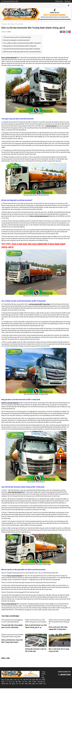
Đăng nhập (60, 1)
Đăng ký (68, 1)
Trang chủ (4, 24)
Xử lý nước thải (19, 24)
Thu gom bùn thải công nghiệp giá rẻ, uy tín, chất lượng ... (12, 626)
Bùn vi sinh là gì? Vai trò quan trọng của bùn (59, 650)
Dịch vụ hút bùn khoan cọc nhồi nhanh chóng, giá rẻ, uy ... (36, 626)
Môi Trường (11, 24)
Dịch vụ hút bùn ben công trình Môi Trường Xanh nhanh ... (12, 641)
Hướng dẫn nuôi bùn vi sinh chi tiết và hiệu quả (35, 650)
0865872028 (65, 675)
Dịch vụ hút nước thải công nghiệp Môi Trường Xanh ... (58, 628)
